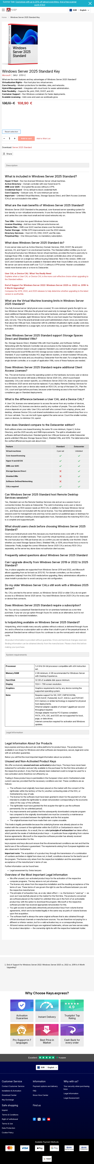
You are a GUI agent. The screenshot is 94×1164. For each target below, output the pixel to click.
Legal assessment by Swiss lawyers (25, 870)
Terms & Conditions (10, 1115)
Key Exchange (8, 1100)
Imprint (5, 1110)
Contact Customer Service (13, 1086)
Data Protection (8, 1128)
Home (4, 17)
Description (12, 165)
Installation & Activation (11, 1091)
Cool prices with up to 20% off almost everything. (37, 2)
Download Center (9, 1095)
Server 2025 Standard (22, 147)
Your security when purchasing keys (76, 1087)
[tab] (47, 165)
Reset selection (11, 131)
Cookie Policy (7, 1132)
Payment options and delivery (45, 1086)
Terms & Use (7, 1123)
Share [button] (9, 154)
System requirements (16, 655)
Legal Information (14, 732)
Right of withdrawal (10, 1119)
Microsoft (6, 75)
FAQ (34, 1091)
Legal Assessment (71, 1098)
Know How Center (40, 1095)
